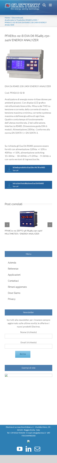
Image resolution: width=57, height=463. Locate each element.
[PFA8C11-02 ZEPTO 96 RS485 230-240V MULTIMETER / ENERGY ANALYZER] (29, 212)
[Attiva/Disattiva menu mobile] (50, 5)
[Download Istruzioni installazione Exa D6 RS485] (9, 186)
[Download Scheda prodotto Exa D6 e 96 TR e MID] (9, 169)
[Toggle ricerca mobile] (44, 5)
